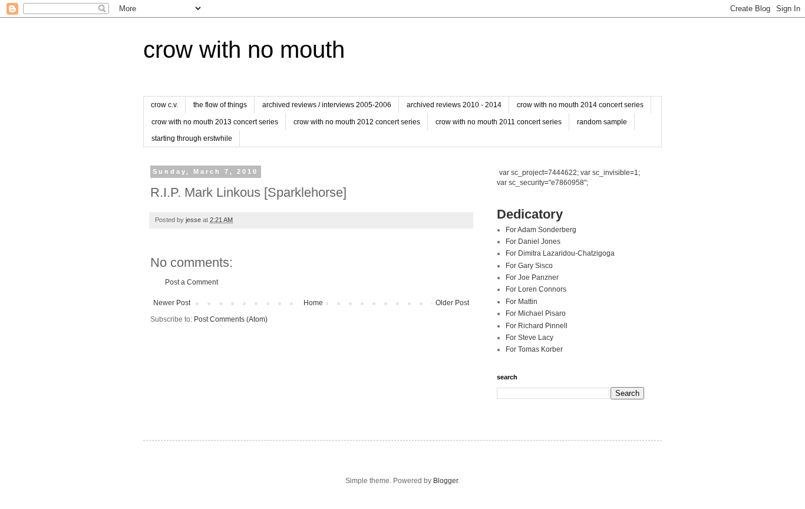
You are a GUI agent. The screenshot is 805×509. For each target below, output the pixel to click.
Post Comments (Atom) (231, 319)
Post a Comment (191, 282)
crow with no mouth (244, 49)
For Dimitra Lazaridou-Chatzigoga (560, 253)
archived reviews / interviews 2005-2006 (326, 105)
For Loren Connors (536, 289)
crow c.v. (164, 105)
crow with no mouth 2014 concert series (580, 105)
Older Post (452, 303)
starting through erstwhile (191, 138)
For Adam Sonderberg (541, 230)
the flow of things (220, 105)
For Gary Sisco (529, 266)
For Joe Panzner (532, 277)
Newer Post (171, 303)
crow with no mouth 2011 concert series (499, 122)
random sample (602, 122)
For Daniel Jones (533, 241)
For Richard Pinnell (537, 326)
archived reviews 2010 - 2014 (454, 105)
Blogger (445, 481)
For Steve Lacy (529, 337)
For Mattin (521, 302)
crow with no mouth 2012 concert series (356, 122)
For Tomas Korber (534, 349)
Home (313, 303)
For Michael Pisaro (536, 313)
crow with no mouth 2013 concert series (214, 122)
